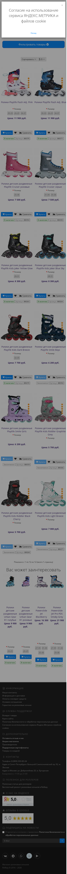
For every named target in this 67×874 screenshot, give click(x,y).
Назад (33, 33)
